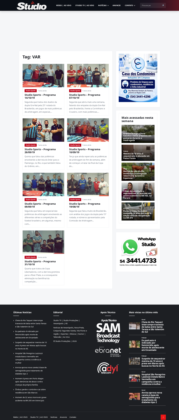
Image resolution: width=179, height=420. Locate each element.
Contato (129, 5)
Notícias (102, 5)
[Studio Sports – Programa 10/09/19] (88, 130)
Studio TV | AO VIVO (84, 5)
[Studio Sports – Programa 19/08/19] (88, 184)
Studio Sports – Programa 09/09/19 (40, 205)
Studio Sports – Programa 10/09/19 (84, 151)
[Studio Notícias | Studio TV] (31, 5)
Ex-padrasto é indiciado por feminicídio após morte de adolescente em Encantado (27, 334)
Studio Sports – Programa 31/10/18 (40, 263)
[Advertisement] (89, 29)
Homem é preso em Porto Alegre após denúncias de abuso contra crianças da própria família (29, 381)
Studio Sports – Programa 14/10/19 (40, 96)
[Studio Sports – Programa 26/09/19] (43, 130)
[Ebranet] (108, 352)
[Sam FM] (108, 331)
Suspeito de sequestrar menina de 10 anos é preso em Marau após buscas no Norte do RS (31, 345)
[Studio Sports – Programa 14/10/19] (43, 75)
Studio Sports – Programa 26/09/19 (40, 151)
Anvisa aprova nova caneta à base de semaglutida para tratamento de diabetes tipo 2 (31, 370)
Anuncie (117, 5)
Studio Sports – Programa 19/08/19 (84, 205)
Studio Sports (31, 91)
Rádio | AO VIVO (63, 5)
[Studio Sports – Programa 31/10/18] (43, 242)
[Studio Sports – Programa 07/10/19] (88, 75)
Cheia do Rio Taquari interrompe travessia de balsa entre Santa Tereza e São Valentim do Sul (30, 323)
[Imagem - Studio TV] (138, 251)
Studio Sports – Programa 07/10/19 (84, 96)
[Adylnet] (108, 368)
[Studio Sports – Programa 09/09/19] (43, 184)
